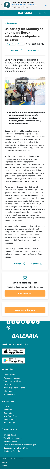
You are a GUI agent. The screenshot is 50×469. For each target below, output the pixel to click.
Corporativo (11, 44)
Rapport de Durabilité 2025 (15, 448)
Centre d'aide (9, 374)
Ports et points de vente (14, 388)
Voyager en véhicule (12, 381)
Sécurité (7, 384)
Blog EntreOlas (10, 416)
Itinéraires (7, 409)
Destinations (8, 413)
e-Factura (7, 391)
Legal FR (4, 462)
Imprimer (32, 50)
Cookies (4, 465)
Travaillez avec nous (12, 438)
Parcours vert (9, 423)
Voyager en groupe (11, 378)
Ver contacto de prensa (25, 310)
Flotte (6, 406)
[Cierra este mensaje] (1, 5)
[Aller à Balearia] (25, 13)
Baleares (20, 44)
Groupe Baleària (10, 435)
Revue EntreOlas (10, 419)
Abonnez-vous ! (25, 293)
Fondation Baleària (11, 451)
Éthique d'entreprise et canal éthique (19, 444)
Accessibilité (9, 394)
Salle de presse (10, 441)
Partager (15, 50)
